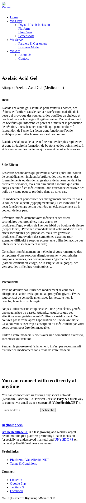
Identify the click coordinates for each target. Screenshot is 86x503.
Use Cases (25, 32)
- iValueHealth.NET (29, 460)
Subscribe (48, 410)
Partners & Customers (32, 43)
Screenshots (26, 36)
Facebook (16, 491)
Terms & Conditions (23, 463)
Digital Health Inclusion (34, 24)
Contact (23, 58)
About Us (24, 55)
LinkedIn (16, 480)
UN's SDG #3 (63, 439)
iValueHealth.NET (15, 432)
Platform (24, 28)
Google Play (18, 483)
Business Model (28, 47)
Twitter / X (17, 487)
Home (14, 17)
